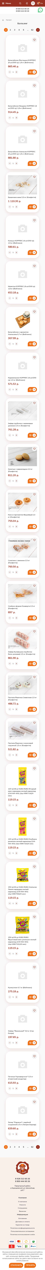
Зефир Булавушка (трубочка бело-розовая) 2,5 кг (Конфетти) (21, 653)
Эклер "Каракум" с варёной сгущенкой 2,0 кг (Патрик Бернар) (22, 1123)
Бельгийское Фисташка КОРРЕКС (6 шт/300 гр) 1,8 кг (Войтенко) (22, 61)
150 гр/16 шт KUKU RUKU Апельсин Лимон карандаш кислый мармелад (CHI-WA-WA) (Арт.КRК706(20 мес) (22, 890)
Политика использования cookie (22, 1235)
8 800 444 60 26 (22, 11)
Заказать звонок (40, 9)
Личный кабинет (27, 3)
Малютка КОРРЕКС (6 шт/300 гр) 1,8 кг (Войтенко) (21, 287)
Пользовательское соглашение (22, 1231)
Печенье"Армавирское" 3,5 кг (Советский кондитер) (20, 1078)
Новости (22, 1205)
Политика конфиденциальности (22, 1228)
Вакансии (22, 1211)
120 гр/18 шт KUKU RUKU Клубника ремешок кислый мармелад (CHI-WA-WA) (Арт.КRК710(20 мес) (22, 841)
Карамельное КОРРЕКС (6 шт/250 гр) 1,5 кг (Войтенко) (22, 379)
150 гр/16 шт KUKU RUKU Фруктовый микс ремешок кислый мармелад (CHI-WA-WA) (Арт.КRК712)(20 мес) (22, 940)
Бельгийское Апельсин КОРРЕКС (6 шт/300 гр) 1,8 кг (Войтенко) (21, 153)
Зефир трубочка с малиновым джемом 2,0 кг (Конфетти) (20, 424)
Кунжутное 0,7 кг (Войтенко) (20, 987)
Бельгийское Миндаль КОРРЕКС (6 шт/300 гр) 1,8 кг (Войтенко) (22, 107)
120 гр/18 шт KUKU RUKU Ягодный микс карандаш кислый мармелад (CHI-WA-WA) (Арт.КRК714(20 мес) (22, 792)
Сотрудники (22, 1208)
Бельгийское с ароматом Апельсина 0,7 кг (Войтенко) (20, 333)
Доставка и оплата (22, 1222)
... (27, 30)
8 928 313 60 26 (22, 9)
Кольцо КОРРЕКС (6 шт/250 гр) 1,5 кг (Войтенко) (21, 242)
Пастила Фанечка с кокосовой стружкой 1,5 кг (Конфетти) (20, 744)
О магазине (22, 1202)
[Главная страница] (3, 20)
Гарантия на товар (22, 1225)
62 (32, 30)
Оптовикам (22, 1218)
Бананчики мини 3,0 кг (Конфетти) (22, 197)
